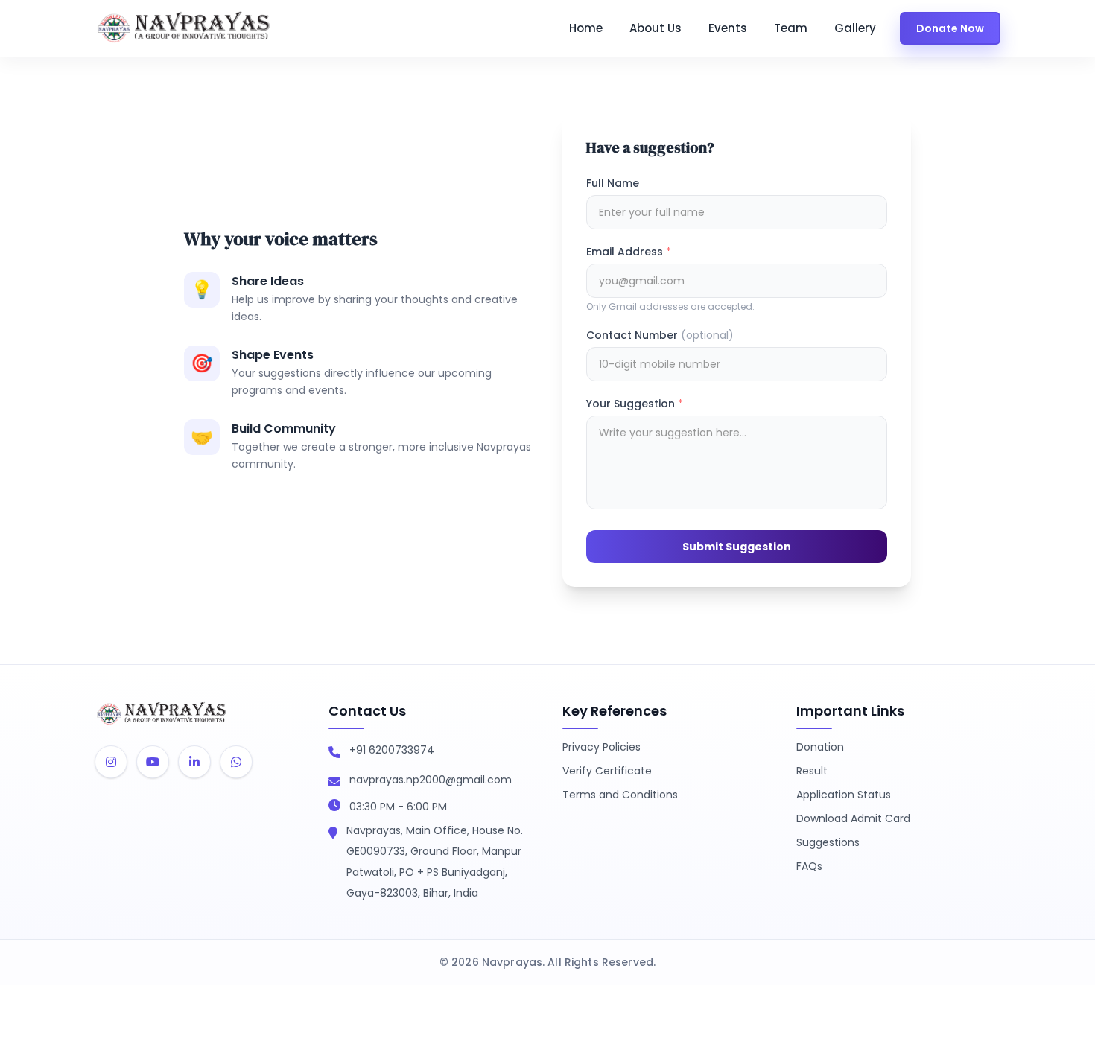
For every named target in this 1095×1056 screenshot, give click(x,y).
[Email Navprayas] (334, 782)
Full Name (612, 183)
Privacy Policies (601, 746)
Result (812, 770)
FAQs (809, 866)
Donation (820, 746)
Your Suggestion (634, 403)
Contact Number (660, 335)
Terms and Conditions (620, 794)
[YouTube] (152, 761)
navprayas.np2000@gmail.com (430, 779)
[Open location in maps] (332, 833)
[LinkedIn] (194, 761)
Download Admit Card (853, 818)
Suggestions (828, 842)
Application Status (843, 794)
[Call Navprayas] (334, 752)
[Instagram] (111, 761)
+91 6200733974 (391, 749)
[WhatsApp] (236, 761)
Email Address (628, 251)
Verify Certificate (607, 770)
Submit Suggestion (736, 546)
